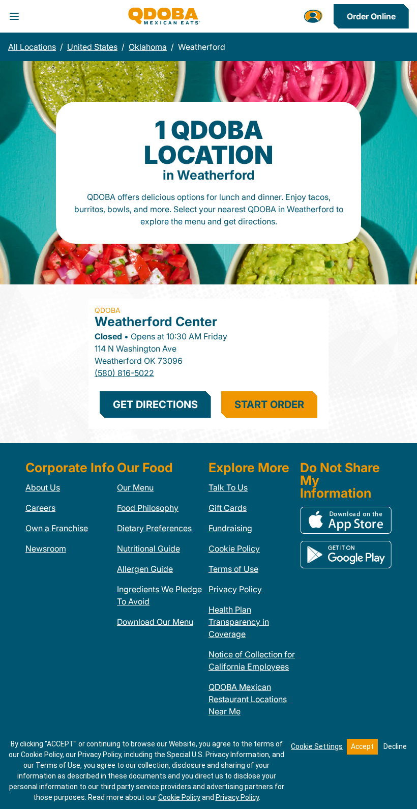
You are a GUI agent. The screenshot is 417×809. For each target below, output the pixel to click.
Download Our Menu (155, 622)
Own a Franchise (56, 528)
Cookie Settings (317, 746)
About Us (42, 487)
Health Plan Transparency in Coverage (238, 621)
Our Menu (135, 487)
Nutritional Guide (148, 548)
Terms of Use (233, 569)
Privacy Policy (235, 589)
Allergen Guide (145, 569)
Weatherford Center (156, 321)
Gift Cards (227, 508)
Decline (395, 746)
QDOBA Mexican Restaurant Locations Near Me (247, 699)
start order (269, 404)
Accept (362, 746)
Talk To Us (228, 487)
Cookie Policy (234, 548)
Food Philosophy (147, 508)
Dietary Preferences (154, 528)
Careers (40, 508)
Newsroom (45, 548)
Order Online (371, 16)
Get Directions (155, 404)
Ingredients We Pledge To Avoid (159, 595)
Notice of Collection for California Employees (251, 660)
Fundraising (230, 528)
